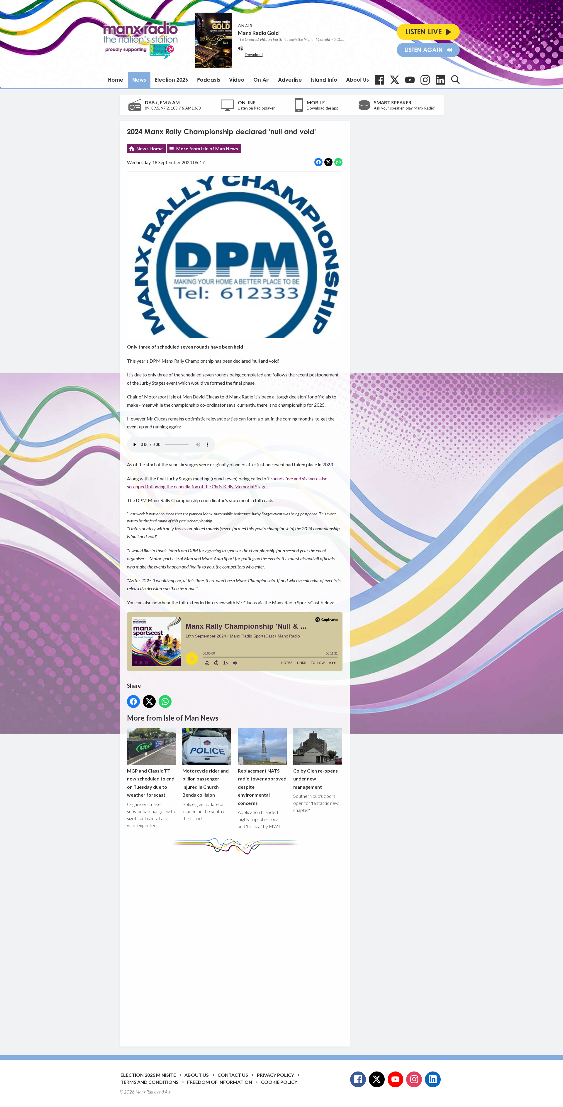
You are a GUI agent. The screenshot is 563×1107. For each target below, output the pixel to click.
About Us (357, 79)
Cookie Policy (279, 1082)
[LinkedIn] (440, 80)
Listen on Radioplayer (256, 108)
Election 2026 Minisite (148, 1075)
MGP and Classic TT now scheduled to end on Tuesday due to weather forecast (150, 783)
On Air (261, 79)
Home (115, 79)
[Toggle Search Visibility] (455, 79)
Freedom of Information (219, 1082)
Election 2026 (171, 79)
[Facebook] (379, 80)
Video (237, 79)
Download (254, 54)
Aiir (168, 1091)
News (139, 79)
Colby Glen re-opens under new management (315, 779)
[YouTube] (410, 80)
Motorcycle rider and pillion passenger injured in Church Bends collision (205, 783)
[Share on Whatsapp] (338, 162)
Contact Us (233, 1075)
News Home (149, 148)
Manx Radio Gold (258, 33)
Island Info (324, 79)
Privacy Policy (275, 1075)
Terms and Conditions (150, 1082)
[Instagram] (425, 80)
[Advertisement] (237, 946)
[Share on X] (328, 162)
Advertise (290, 79)
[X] (394, 80)
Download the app (323, 108)
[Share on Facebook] (318, 162)
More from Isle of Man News (207, 148)
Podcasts (208, 79)
